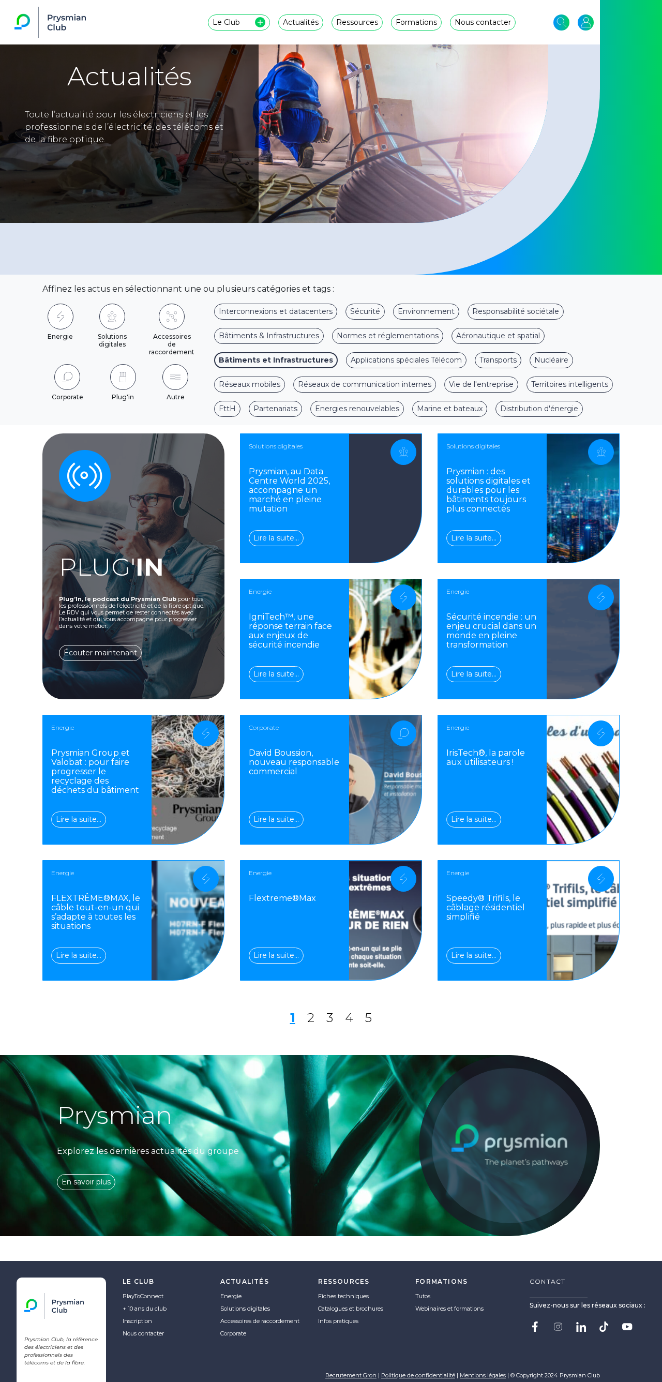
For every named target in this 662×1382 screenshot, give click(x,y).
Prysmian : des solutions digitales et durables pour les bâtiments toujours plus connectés (488, 490)
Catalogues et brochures (350, 1308)
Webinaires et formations (449, 1308)
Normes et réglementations (388, 335)
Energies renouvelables (357, 408)
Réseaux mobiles (249, 384)
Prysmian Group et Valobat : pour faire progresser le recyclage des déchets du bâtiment (95, 771)
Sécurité (365, 311)
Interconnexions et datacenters (276, 311)
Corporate (233, 1333)
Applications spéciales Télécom (406, 360)
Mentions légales (483, 1375)
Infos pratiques (338, 1321)
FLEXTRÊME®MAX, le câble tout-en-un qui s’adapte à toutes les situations (95, 912)
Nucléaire (551, 360)
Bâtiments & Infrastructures (269, 335)
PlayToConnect (143, 1296)
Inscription (137, 1321)
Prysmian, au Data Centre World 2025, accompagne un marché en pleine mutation (289, 490)
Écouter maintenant (100, 652)
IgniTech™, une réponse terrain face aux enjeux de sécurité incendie (290, 631)
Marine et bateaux (450, 408)
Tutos (422, 1296)
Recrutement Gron (351, 1375)
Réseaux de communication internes (364, 384)
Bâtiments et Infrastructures (276, 360)
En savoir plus (86, 1181)
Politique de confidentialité (418, 1375)
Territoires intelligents (569, 384)
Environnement (426, 311)
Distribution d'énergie (539, 408)
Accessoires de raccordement (259, 1321)
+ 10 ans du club (145, 1308)
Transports (498, 360)
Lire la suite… (276, 538)
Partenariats (275, 408)
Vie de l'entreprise (481, 384)
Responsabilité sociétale (515, 311)
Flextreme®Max (282, 898)
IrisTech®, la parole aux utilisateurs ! (485, 757)
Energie (231, 1296)
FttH (227, 408)
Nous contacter (143, 1333)
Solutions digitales (245, 1308)
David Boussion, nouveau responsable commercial (294, 762)
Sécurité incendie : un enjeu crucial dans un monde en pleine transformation (491, 631)
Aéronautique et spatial (498, 335)
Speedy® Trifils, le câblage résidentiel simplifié (485, 907)
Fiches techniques (343, 1296)
